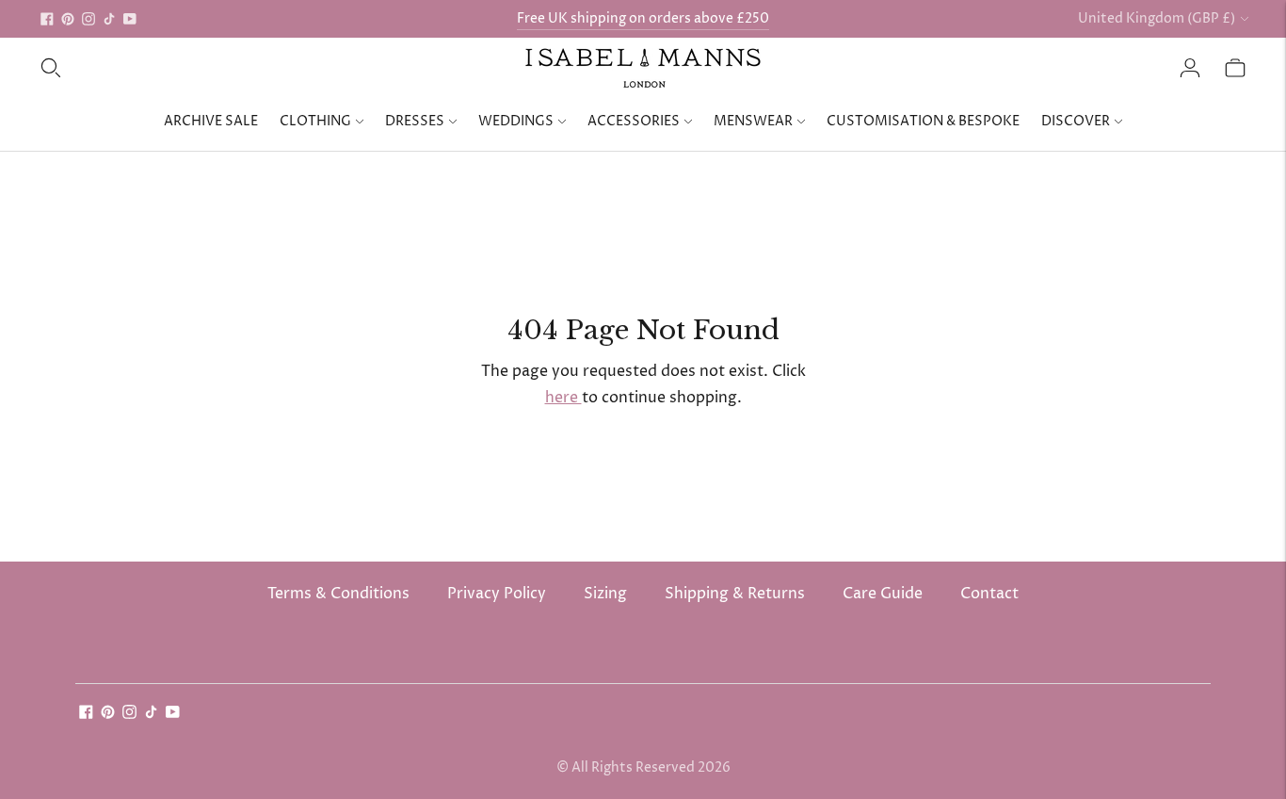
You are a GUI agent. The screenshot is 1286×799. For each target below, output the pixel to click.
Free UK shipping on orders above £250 (643, 18)
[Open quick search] (51, 68)
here (563, 397)
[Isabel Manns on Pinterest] (67, 18)
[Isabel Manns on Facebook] (47, 18)
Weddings (516, 121)
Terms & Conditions (338, 593)
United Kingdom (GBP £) (1156, 18)
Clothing (315, 121)
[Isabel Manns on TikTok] (109, 18)
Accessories (633, 121)
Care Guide (883, 593)
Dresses (414, 121)
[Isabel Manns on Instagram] (88, 18)
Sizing (605, 593)
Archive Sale (211, 121)
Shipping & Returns (735, 593)
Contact (989, 593)
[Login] (1190, 68)
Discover (1075, 121)
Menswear (753, 121)
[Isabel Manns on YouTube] (130, 18)
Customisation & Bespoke (923, 121)
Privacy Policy (496, 593)
